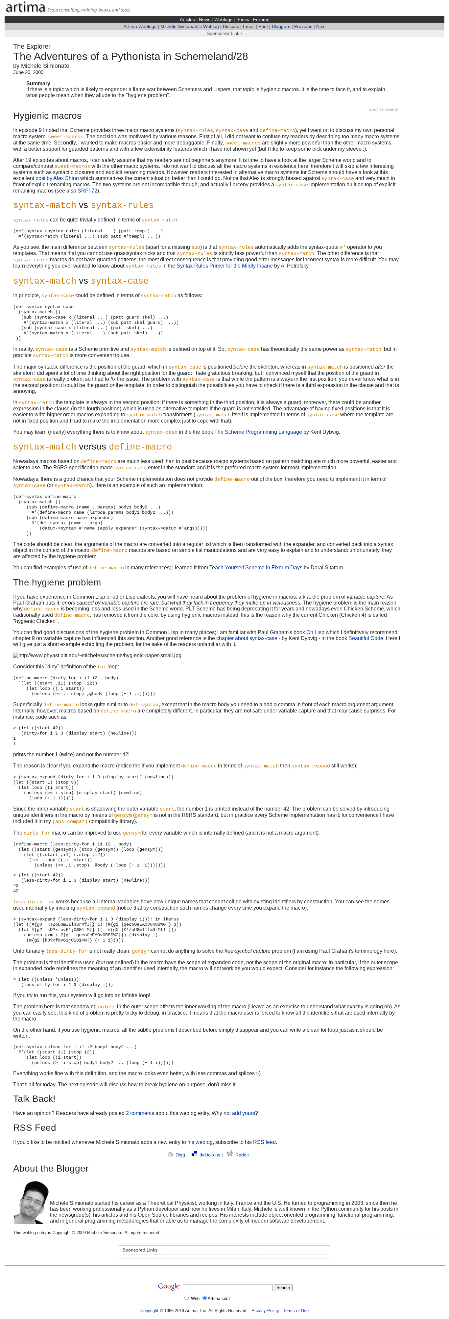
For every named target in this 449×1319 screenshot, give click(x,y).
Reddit (242, 1154)
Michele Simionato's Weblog (189, 26)
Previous (303, 26)
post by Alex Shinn (57, 178)
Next (321, 26)
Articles (187, 19)
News (204, 19)
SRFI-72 (87, 191)
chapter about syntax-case (246, 638)
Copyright (149, 1310)
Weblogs (223, 19)
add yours (243, 1113)
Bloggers (281, 26)
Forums (261, 19)
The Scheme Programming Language (258, 432)
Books (242, 19)
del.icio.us (211, 1154)
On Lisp (315, 632)
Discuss (231, 26)
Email (248, 26)
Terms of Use (296, 1310)
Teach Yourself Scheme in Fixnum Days (255, 567)
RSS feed (264, 1142)
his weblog (200, 1142)
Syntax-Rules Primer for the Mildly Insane (225, 266)
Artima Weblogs (140, 26)
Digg (181, 1154)
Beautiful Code (365, 638)
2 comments (140, 1113)
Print (263, 26)
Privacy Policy (265, 1310)
